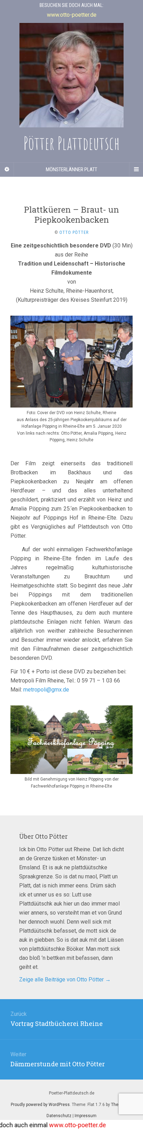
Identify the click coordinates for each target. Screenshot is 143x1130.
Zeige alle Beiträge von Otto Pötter (65, 979)
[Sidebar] (7, 169)
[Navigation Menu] (136, 169)
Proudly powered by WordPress (40, 1104)
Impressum (85, 1115)
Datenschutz (59, 1115)
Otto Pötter (74, 232)
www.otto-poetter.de (68, 1125)
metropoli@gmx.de (46, 689)
